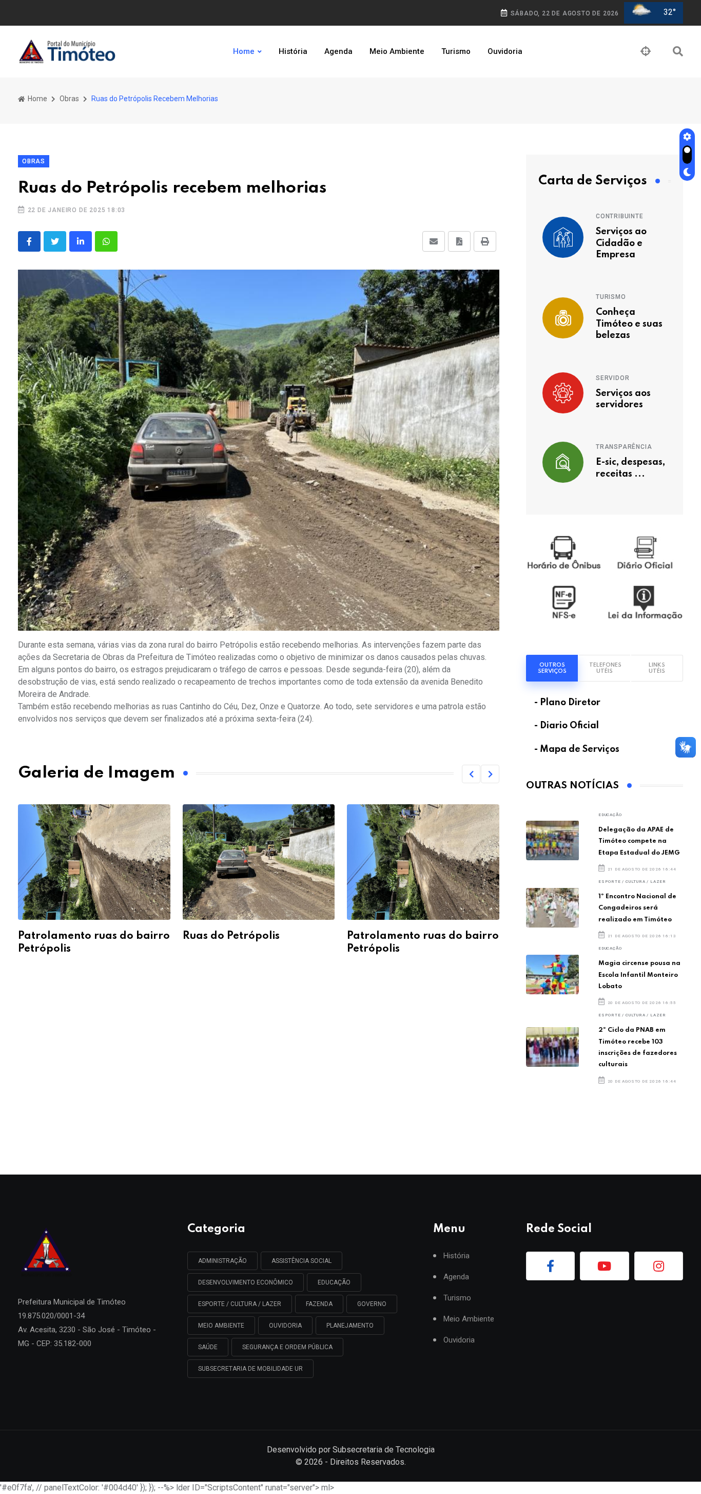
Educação (609, 814)
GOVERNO (371, 1304)
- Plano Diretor (567, 702)
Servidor (612, 378)
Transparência (624, 446)
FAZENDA (319, 1304)
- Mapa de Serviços (576, 749)
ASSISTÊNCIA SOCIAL (301, 1260)
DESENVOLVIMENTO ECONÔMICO (245, 1282)
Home (244, 51)
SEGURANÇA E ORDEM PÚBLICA (287, 1347)
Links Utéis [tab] (657, 668)
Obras (69, 98)
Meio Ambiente (396, 51)
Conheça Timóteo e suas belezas (629, 324)
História (293, 51)
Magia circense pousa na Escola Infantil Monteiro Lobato (639, 975)
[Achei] (645, 51)
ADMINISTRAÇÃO (222, 1260)
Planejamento (350, 1325)
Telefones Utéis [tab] (605, 668)
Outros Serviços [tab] (552, 668)
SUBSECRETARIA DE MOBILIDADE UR (250, 1368)
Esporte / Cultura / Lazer (632, 881)
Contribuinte (620, 216)
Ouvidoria (505, 51)
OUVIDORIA (285, 1325)
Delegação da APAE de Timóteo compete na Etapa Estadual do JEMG (639, 841)
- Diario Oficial (566, 725)
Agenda (338, 51)
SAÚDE (208, 1347)
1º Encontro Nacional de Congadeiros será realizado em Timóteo (637, 908)
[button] (471, 774)
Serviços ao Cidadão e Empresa (621, 243)
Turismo (456, 51)
